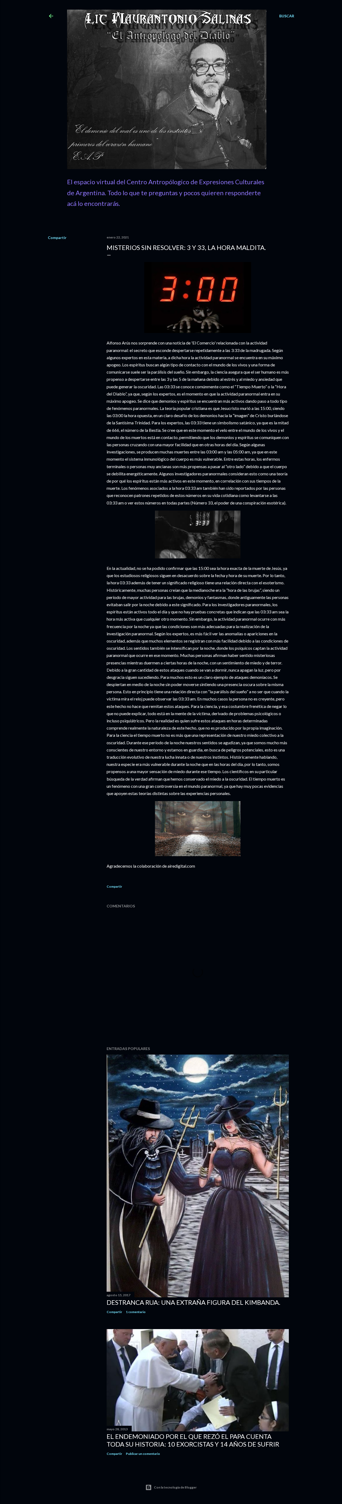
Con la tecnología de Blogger (175, 1487)
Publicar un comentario (143, 1454)
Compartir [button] (57, 237)
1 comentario (136, 1312)
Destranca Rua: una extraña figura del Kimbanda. (193, 1302)
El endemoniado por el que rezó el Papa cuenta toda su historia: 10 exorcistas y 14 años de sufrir (193, 1440)
